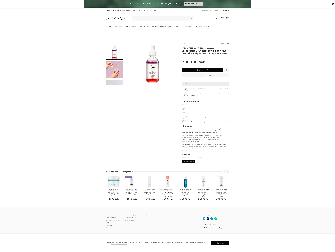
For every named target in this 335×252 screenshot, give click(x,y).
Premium (178, 26)
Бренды (206, 26)
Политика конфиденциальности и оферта (137, 215)
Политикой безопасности (119, 244)
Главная (163, 35)
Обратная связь (129, 220)
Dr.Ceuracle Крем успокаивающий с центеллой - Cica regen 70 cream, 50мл (149, 192)
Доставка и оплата (119, 10)
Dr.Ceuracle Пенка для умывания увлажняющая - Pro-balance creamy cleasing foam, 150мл (203, 193)
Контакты (149, 10)
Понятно (220, 243)
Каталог (108, 10)
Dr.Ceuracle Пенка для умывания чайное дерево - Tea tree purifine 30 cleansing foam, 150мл (221, 193)
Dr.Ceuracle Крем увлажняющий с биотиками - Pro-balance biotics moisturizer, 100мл (131, 192)
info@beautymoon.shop (212, 228)
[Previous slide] (128, 64)
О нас (143, 10)
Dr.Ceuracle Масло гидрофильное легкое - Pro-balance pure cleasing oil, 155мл (185, 192)
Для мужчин (197, 26)
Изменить (203, 84)
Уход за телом (129, 26)
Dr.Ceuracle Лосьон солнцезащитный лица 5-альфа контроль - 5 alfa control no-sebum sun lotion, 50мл (167, 193)
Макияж (187, 26)
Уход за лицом (117, 26)
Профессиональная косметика (162, 26)
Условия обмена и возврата (133, 217)
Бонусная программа (133, 10)
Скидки (108, 26)
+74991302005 (224, 10)
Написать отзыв (189, 161)
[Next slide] (114, 82)
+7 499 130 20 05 (209, 224)
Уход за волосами (143, 26)
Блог (155, 10)
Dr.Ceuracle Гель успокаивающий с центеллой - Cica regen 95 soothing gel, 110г (114, 192)
